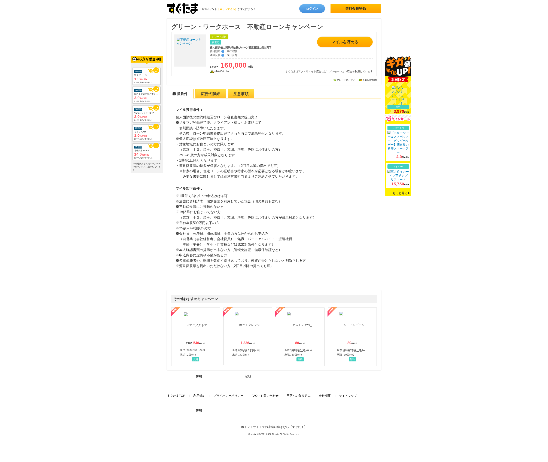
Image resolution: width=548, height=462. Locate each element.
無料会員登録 (355, 8)
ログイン (312, 8)
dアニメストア (195, 336)
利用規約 (199, 395)
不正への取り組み (299, 395)
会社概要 (325, 395)
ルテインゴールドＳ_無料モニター (352, 336)
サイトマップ (348, 395)
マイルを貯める (344, 42)
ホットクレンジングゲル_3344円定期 (248, 336)
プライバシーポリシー (228, 395)
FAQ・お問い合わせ (265, 395)
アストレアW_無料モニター (300, 336)
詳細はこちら (398, 142)
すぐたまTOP (176, 395)
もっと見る (400, 193)
